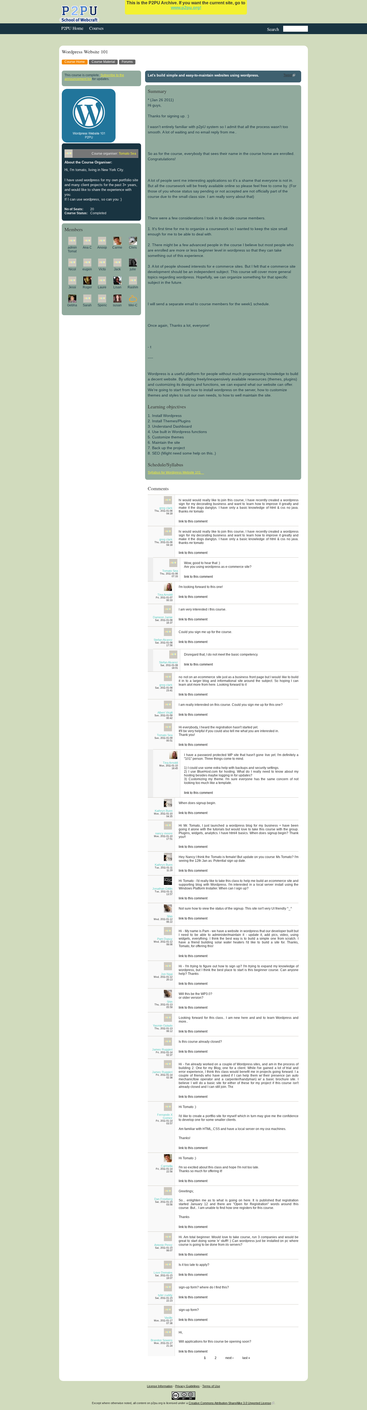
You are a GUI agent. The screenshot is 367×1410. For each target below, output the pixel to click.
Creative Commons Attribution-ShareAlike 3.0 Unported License (230, 1403)
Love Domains (163, 1272)
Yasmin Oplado (162, 1025)
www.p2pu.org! (186, 7)
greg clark (165, 508)
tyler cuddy (165, 1295)
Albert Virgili (164, 712)
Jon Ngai (166, 974)
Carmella (166, 1166)
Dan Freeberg (163, 1199)
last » (246, 1358)
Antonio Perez (163, 1245)
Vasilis (168, 1317)
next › (229, 1358)
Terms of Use (211, 1386)
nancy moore (163, 833)
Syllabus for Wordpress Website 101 (176, 472)
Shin (169, 916)
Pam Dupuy (164, 938)
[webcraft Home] (80, 14)
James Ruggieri (162, 1049)
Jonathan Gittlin (162, 888)
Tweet (287, 75)
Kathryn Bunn (163, 810)
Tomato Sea (127, 153)
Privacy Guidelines (187, 1386)
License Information (159, 1386)
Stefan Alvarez (163, 639)
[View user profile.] (72, 244)
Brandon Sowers (161, 1340)
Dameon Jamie (162, 617)
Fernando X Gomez (164, 1116)
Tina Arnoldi (164, 594)
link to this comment (193, 521)
